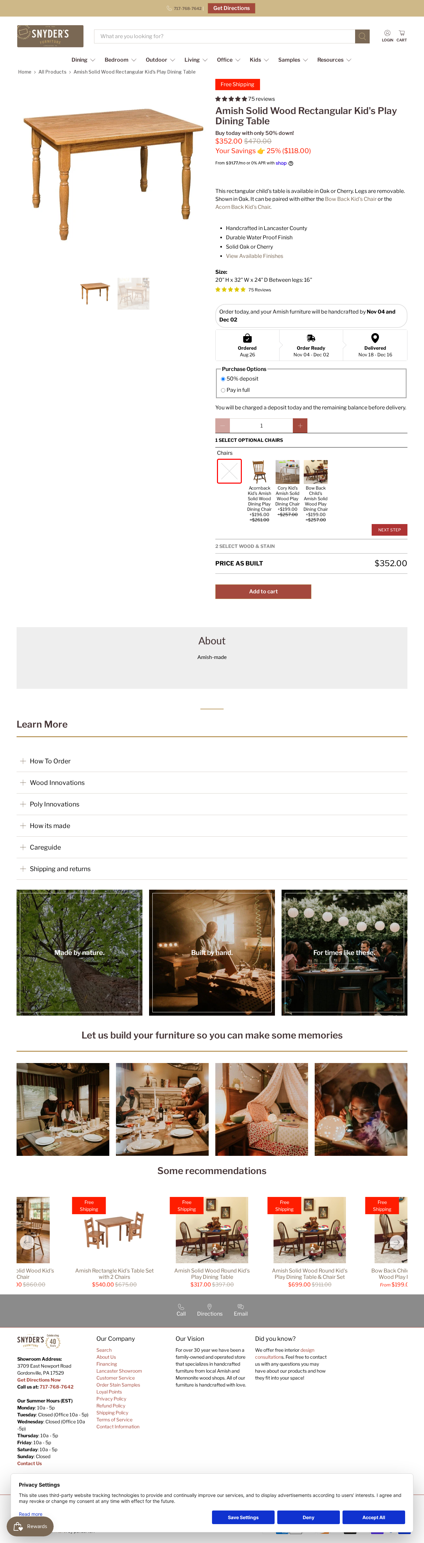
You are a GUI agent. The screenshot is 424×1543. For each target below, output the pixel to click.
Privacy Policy (111, 1398)
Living (192, 60)
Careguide (45, 847)
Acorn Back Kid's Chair (242, 207)
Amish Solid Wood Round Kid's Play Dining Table (212, 1274)
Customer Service (115, 1378)
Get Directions (231, 8)
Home (24, 72)
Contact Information (117, 1426)
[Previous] (27, 1242)
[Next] (397, 1242)
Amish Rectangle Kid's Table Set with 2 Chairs (114, 1274)
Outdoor (156, 60)
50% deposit (242, 379)
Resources (330, 60)
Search (104, 1350)
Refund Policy (110, 1405)
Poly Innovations (55, 804)
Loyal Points (109, 1392)
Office (225, 60)
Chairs (225, 453)
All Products (52, 72)
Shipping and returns (60, 869)
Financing (106, 1364)
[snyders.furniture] (50, 36)
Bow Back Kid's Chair (351, 199)
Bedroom (117, 60)
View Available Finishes (254, 256)
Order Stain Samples (118, 1385)
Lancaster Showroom (119, 1371)
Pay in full (238, 390)
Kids (255, 60)
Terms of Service (114, 1419)
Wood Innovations (57, 783)
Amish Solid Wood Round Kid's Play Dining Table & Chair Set (309, 1274)
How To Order (50, 761)
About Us (106, 1357)
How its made (50, 826)
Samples (289, 60)
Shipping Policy (112, 1412)
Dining (79, 60)
